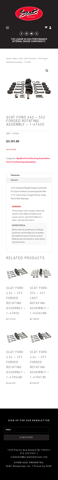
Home (8, 59)
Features (15, 175)
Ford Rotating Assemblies (23, 162)
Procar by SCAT (43, 466)
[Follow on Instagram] (26, 34)
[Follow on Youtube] (31, 34)
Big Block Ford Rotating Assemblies (33, 158)
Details (14, 180)
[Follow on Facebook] (21, 34)
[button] (47, 70)
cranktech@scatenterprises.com (29, 457)
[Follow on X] (37, 34)
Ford (20, 59)
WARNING (16, 207)
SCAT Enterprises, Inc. (19, 466)
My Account (50, 27)
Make (15, 59)
